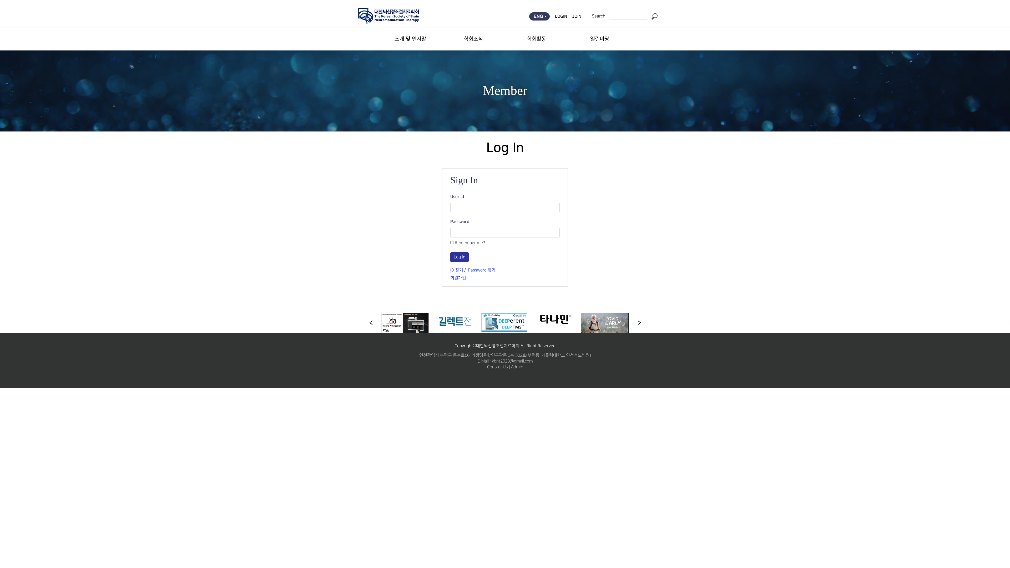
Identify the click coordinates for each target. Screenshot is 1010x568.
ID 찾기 (456, 270)
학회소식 (473, 39)
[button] (639, 323)
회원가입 (458, 278)
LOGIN (561, 16)
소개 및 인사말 (410, 39)
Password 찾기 (482, 270)
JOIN (576, 16)
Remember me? (470, 243)
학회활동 (536, 39)
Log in (459, 257)
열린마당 (599, 39)
